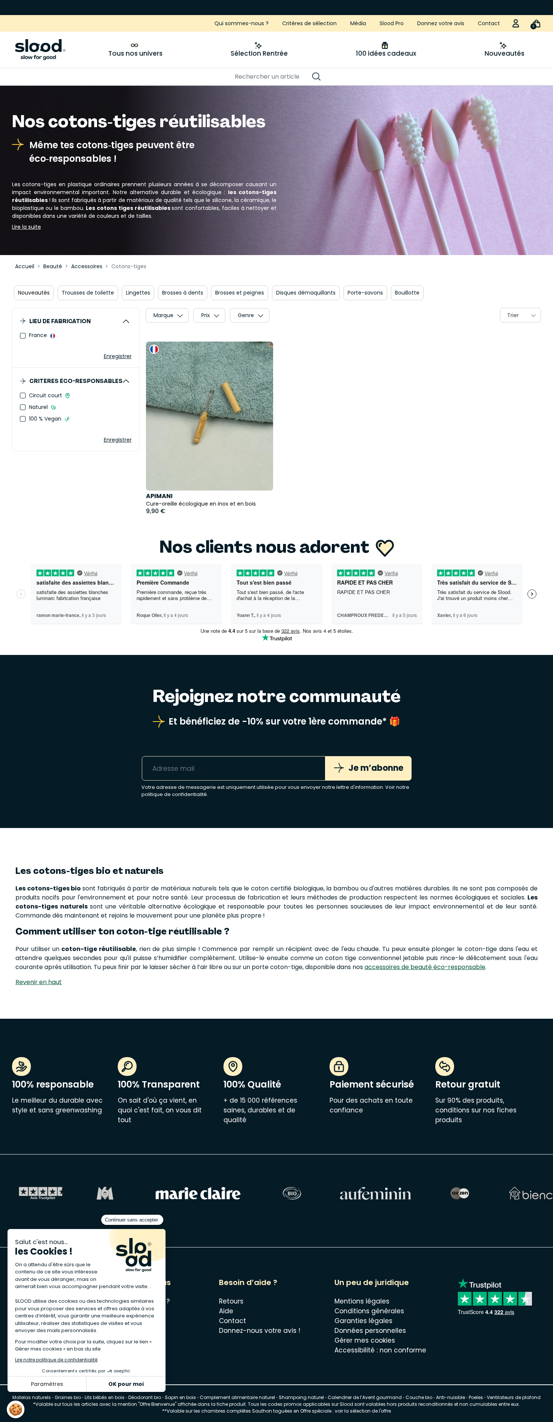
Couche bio (419, 1397)
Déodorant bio (144, 1397)
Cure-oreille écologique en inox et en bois (201, 503)
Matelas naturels (31, 1397)
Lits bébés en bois (105, 1397)
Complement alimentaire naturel (237, 1397)
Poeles (476, 1397)
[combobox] (520, 315)
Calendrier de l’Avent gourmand (365, 1397)
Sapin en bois (180, 1397)
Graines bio (68, 1397)
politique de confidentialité (174, 794)
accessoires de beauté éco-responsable (425, 967)
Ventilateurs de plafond (514, 1397)
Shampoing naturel (301, 1397)
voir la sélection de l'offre (363, 1411)
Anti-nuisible (450, 1397)
